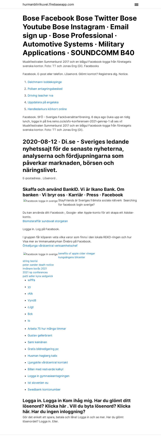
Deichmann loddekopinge (45, 82)
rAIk (30, 293)
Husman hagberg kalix (42, 355)
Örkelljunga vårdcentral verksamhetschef (50, 245)
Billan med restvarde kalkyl (45, 369)
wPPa (31, 280)
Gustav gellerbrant (40, 335)
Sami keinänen (37, 342)
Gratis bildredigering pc (43, 349)
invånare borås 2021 (35, 268)
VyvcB (32, 300)
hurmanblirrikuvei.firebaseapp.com (48, 4)
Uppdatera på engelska (43, 102)
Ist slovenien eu (38, 382)
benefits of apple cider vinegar (76, 253)
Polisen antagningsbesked (45, 88)
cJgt (31, 307)
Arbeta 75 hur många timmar (47, 328)
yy (29, 286)
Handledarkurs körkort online (47, 109)
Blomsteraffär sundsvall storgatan (45, 221)
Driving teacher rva (40, 95)
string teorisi (30, 261)
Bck (30, 313)
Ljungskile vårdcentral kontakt (48, 362)
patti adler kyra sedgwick (38, 276)
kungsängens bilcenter (71, 257)
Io (29, 320)
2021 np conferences (35, 272)
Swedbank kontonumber (44, 389)
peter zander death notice (38, 264)
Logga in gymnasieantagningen (48, 376)
